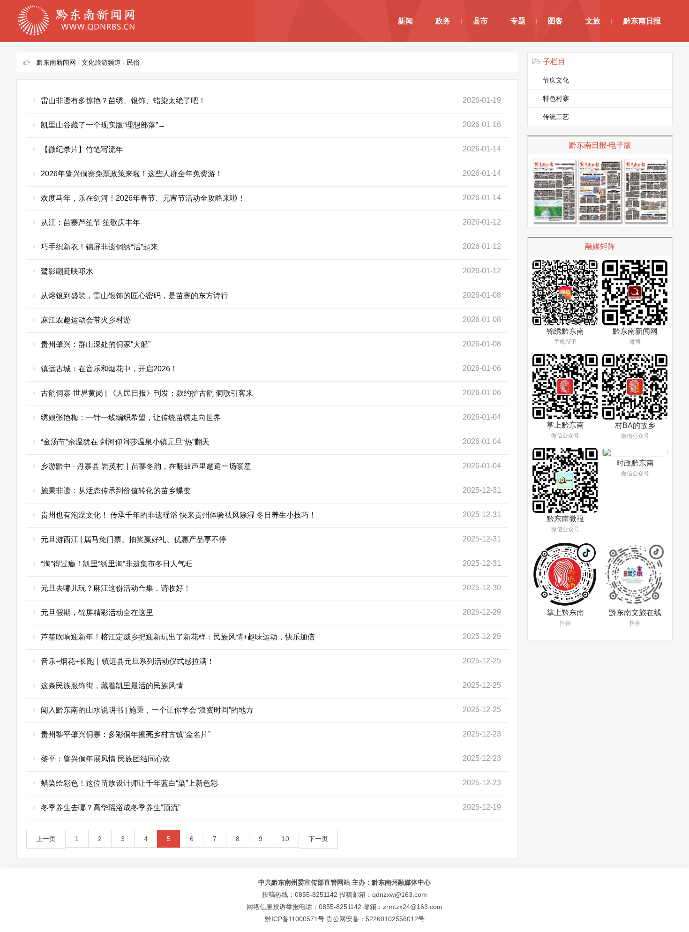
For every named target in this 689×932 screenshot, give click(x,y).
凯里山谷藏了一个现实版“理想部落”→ (103, 125)
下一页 (318, 838)
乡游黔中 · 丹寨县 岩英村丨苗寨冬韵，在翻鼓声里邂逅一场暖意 (146, 466)
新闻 (405, 21)
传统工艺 (556, 116)
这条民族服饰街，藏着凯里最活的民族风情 (112, 686)
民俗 (133, 62)
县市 (480, 21)
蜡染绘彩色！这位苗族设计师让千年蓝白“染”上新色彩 (129, 783)
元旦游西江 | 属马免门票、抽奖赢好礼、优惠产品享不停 (133, 539)
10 (285, 838)
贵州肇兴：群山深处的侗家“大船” (95, 344)
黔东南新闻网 (56, 62)
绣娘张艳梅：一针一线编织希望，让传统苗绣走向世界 (131, 417)
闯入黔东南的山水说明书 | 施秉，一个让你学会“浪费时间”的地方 (147, 710)
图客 (555, 21)
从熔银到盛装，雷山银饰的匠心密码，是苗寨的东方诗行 (134, 296)
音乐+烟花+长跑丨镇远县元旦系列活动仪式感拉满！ (127, 661)
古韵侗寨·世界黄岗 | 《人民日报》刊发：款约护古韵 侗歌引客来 (147, 393)
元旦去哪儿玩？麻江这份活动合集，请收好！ (116, 588)
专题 (517, 21)
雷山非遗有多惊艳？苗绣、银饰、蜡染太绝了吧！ (123, 101)
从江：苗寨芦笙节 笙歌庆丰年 (90, 222)
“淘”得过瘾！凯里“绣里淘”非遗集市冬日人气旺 (117, 564)
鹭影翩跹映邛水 (67, 271)
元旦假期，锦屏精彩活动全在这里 (97, 612)
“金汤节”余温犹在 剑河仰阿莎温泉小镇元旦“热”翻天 (125, 442)
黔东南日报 (642, 21)
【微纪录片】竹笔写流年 (82, 149)
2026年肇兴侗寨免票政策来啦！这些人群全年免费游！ (132, 174)
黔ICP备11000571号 (294, 919)
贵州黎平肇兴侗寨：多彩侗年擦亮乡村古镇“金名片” (125, 734)
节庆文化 (556, 80)
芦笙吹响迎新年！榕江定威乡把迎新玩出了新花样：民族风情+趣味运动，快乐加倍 (178, 637)
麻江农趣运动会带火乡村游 (86, 320)
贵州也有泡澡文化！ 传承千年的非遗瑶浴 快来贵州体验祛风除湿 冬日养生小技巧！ (178, 515)
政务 (442, 21)
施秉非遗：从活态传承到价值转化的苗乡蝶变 (116, 491)
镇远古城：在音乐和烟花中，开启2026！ (109, 369)
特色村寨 (556, 98)
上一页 (46, 838)
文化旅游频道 (101, 62)
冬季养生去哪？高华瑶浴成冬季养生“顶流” (110, 808)
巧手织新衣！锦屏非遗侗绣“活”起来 (99, 247)
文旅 (592, 21)
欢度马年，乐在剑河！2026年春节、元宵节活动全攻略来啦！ (143, 198)
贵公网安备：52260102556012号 (375, 919)
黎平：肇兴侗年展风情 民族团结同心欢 (105, 759)
